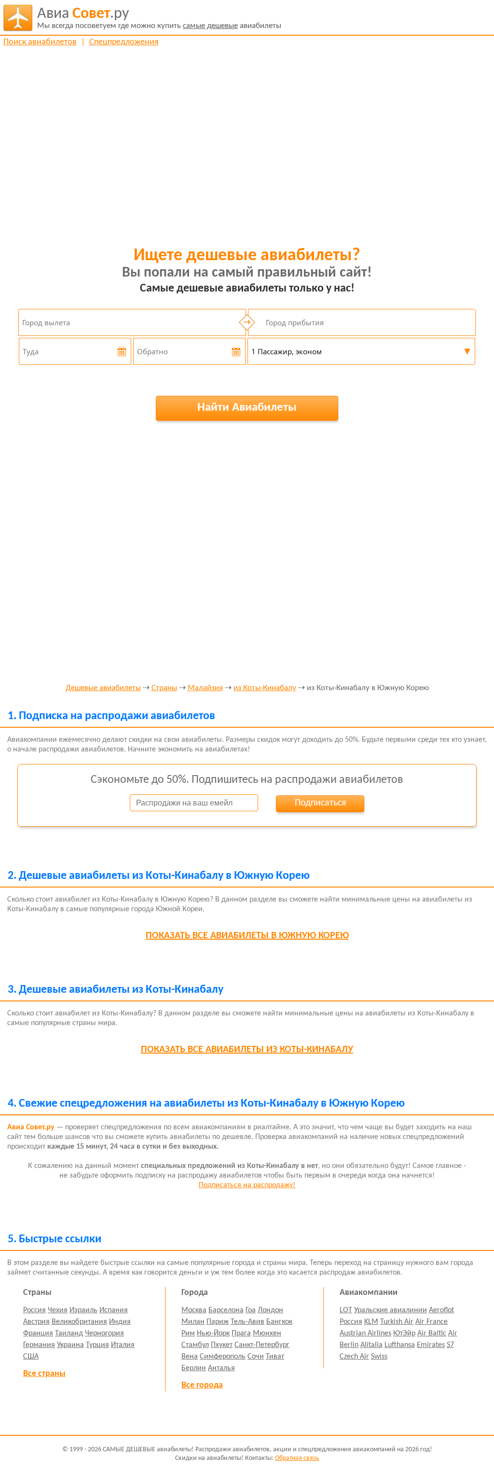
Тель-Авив (247, 1322)
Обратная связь (297, 1458)
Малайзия (205, 688)
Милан (193, 1322)
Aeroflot (441, 1310)
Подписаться (320, 803)
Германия (39, 1345)
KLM (371, 1322)
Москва (193, 1310)
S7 (450, 1345)
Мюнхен (267, 1333)
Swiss (379, 1357)
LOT (346, 1310)
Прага (241, 1333)
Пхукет (222, 1345)
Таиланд (69, 1333)
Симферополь (223, 1357)
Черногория (104, 1333)
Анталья (221, 1368)
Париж (217, 1322)
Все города (202, 1385)
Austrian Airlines (365, 1333)
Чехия (58, 1310)
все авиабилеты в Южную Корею (247, 936)
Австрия (36, 1322)
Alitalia (371, 1345)
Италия (123, 1345)
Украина (70, 1345)
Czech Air (354, 1357)
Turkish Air (396, 1322)
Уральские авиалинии (390, 1310)
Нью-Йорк (213, 1333)
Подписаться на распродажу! (247, 1185)
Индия (120, 1322)
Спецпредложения (124, 42)
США (31, 1357)
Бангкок (279, 1322)
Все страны (44, 1373)
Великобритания (79, 1322)
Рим (188, 1333)
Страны (164, 688)
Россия (34, 1310)
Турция (97, 1345)
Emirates (431, 1345)
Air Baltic (431, 1333)
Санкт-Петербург (261, 1345)
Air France (431, 1322)
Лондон (270, 1310)
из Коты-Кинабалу (264, 688)
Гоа (251, 1310)
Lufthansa (399, 1345)
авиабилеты (159, 18)
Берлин (193, 1368)
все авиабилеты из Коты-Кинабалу (247, 1050)
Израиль (83, 1310)
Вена (189, 1357)
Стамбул (195, 1345)
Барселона (226, 1310)
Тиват (275, 1357)
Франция (38, 1333)
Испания (113, 1310)
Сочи (255, 1357)
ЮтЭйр (404, 1333)
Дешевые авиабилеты (103, 688)
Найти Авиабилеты (247, 408)
